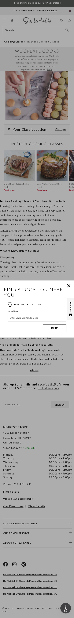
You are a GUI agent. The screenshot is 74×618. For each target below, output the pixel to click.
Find (54, 328)
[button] (69, 286)
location (13, 311)
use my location (27, 304)
